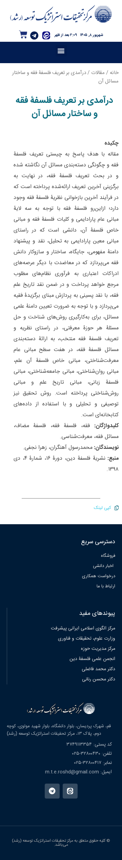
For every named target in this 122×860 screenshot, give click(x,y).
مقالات (98, 73)
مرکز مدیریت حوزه (98, 649)
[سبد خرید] (23, 34)
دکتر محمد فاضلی (98, 669)
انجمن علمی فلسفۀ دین (92, 659)
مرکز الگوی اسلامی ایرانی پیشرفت (83, 628)
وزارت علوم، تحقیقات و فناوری (86, 639)
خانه (114, 73)
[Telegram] (34, 35)
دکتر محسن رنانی (98, 679)
